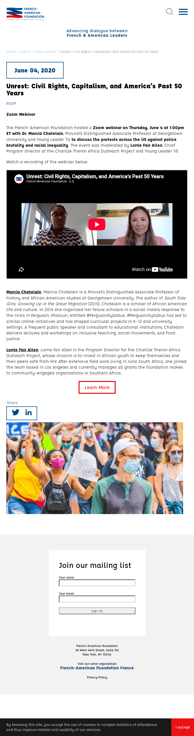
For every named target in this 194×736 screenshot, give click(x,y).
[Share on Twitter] (15, 413)
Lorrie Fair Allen (22, 349)
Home (11, 52)
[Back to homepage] (25, 14)
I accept (183, 727)
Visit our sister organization (97, 666)
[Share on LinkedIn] (29, 413)
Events (25, 52)
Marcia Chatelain (23, 291)
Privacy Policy (97, 677)
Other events (45, 52)
